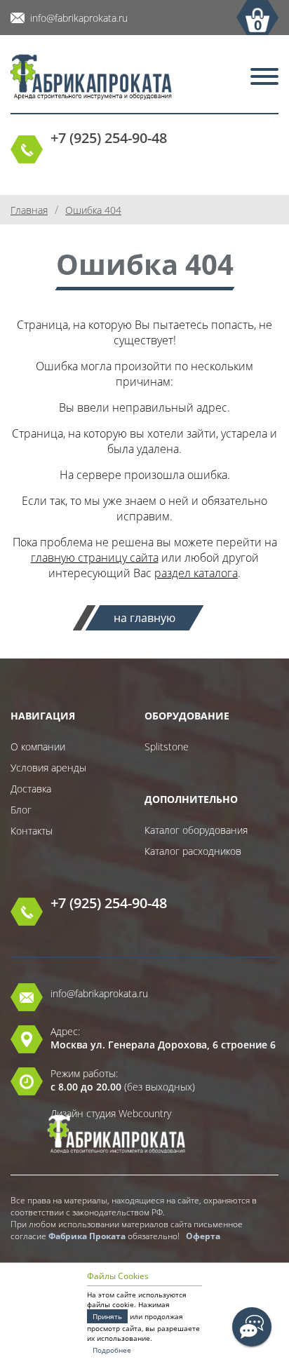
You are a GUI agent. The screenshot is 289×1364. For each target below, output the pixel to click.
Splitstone (166, 746)
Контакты (32, 830)
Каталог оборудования (196, 830)
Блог (21, 809)
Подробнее (112, 1350)
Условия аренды (48, 767)
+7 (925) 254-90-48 (109, 137)
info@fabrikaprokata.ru (79, 18)
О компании (38, 746)
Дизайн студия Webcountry (111, 1113)
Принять (107, 1316)
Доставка (31, 788)
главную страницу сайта (95, 557)
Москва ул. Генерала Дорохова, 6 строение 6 (163, 1044)
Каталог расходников (192, 851)
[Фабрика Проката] (91, 78)
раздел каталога (196, 573)
